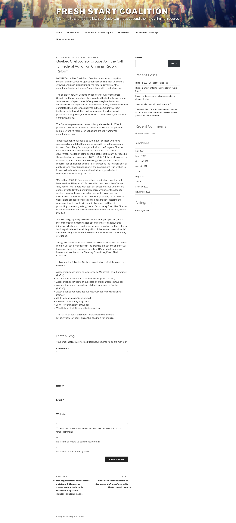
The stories (123, 32)
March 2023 (140, 156)
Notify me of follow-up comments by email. (78, 441)
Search (138, 57)
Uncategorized (142, 210)
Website (61, 414)
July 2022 (139, 171)
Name (60, 385)
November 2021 (142, 192)
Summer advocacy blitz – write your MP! (153, 104)
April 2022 (139, 181)
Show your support (65, 39)
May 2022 (139, 176)
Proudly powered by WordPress (69, 516)
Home (59, 32)
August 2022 (141, 166)
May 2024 (139, 151)
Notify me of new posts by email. (73, 451)
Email (60, 400)
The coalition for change (146, 32)
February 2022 (141, 187)
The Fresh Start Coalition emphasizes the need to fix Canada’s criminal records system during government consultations (156, 112)
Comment (62, 348)
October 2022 (141, 161)
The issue (71, 32)
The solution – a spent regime (98, 32)
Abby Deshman (89, 57)
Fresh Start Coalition (112, 11)
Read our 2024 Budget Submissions (151, 83)
